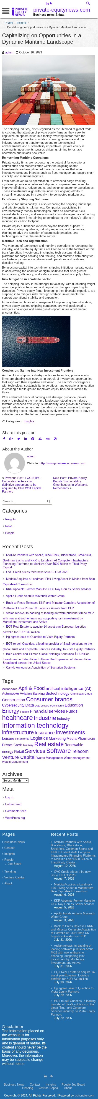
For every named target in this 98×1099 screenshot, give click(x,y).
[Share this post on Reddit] (32, 438)
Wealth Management (15, 761)
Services (35, 751)
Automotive (10, 693)
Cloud (88, 693)
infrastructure (18, 732)
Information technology (35, 725)
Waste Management (49, 757)
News (9, 526)
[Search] (88, 3)
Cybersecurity (13, 705)
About (8, 883)
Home (9, 22)
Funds (71, 711)
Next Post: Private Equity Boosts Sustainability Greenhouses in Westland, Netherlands (70, 483)
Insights (21, 22)
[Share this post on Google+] (11, 438)
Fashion (24, 711)
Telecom (80, 751)
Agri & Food (31, 688)
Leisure (8, 738)
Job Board (14, 863)
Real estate (49, 744)
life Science (22, 738)
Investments (70, 732)
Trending (10, 871)
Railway (28, 745)
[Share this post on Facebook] (4, 438)
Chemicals (77, 693)
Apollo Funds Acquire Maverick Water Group (35, 596)
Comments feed (15, 811)
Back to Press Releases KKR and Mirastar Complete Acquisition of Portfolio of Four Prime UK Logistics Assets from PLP (73, 931)
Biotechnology (58, 693)
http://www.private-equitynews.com (62, 463)
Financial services (47, 711)
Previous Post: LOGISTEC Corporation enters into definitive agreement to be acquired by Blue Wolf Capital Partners (21, 484)
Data (29, 705)
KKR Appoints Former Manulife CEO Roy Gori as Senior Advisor (48, 589)
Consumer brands (49, 699)
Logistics (39, 738)
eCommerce (57, 705)
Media (72, 738)
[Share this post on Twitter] (18, 438)
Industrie (45, 717)
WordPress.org (15, 818)
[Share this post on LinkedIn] (25, 438)
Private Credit (12, 745)
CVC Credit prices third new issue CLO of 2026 (37, 572)
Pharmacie (86, 738)
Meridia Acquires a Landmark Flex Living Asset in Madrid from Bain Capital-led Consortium (72, 888)
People (9, 533)
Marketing (57, 738)
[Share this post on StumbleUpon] (40, 438)
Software (58, 750)
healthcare (17, 717)
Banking (39, 693)
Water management (77, 757)
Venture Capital (19, 757)
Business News (14, 842)
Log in (9, 797)
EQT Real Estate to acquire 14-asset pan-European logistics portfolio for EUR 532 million (73, 975)
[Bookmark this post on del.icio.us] (55, 438)
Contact (9, 848)
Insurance (45, 732)
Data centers (42, 705)
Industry (63, 719)
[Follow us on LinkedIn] (47, 4)
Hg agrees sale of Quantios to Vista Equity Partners (40, 637)
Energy (10, 711)
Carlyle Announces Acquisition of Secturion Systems (41, 667)
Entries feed (13, 804)
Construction (13, 700)
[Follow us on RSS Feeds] (51, 4)
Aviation (26, 693)
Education (74, 705)
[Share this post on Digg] (47, 438)
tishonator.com (84, 1095)
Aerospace (10, 689)
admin (9, 52)
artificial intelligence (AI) (68, 688)
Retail (19, 751)
